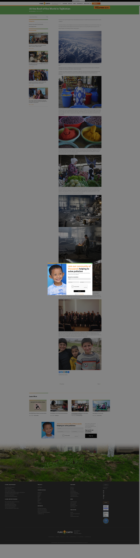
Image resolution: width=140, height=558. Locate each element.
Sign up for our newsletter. (73, 277)
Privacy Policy (81, 294)
